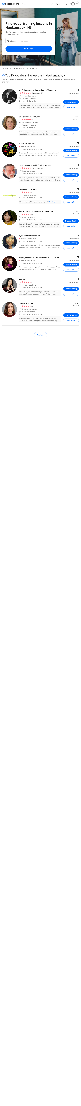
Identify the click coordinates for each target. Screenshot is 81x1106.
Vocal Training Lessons (32, 68)
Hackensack (18, 68)
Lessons (5, 68)
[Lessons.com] (10, 4)
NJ (10, 68)
